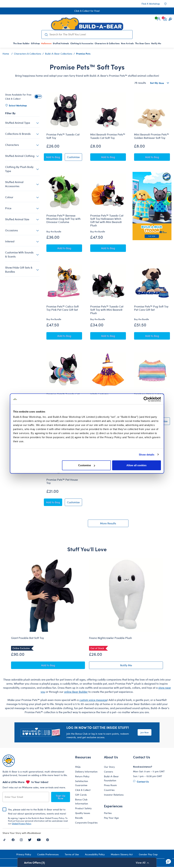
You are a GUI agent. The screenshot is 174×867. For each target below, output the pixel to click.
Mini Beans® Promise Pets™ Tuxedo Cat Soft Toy (107, 136)
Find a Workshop (151, 3)
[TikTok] (4, 839)
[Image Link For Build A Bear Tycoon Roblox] (152, 206)
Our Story (109, 766)
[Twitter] (29, 839)
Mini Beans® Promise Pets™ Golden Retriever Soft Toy (151, 136)
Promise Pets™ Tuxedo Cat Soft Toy (63, 136)
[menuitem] (21, 43)
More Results (108, 523)
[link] (46, 43)
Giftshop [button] (35, 43)
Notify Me (141, 665)
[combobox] (89, 34)
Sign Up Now (60, 797)
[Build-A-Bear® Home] (87, 24)
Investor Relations (114, 794)
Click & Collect (83, 790)
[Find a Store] (167, 3)
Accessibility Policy (95, 854)
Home (6, 53)
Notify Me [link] (156, 43)
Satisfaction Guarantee (81, 783)
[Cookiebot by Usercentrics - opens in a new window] (146, 399)
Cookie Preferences (48, 854)
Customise (84, 465)
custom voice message (93, 700)
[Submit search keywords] (46, 34)
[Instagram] (21, 839)
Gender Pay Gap (148, 854)
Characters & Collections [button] (107, 43)
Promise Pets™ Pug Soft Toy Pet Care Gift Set (151, 308)
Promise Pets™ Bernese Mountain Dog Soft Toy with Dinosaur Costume (63, 219)
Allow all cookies (136, 465)
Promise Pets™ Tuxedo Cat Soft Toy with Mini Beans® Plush (106, 310)
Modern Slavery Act (122, 854)
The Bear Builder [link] (21, 43)
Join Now (145, 732)
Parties (108, 813)
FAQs (78, 766)
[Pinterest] (47, 839)
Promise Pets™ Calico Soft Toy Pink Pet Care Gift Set (62, 308)
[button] (158, 18)
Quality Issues (82, 813)
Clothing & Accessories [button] (81, 43)
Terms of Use (72, 854)
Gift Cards (81, 794)
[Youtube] (39, 839)
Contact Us (142, 781)
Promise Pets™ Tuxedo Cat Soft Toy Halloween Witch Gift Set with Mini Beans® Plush (106, 220)
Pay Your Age (111, 817)
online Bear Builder (76, 691)
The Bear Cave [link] (142, 43)
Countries (109, 790)
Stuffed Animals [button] (61, 43)
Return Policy (82, 776)
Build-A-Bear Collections (58, 53)
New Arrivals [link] (127, 43)
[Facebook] (13, 839)
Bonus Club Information (81, 801)
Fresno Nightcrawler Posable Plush (110, 638)
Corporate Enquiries (86, 822)
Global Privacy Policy (21, 823)
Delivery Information (86, 771)
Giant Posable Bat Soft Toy (27, 638)
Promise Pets (83, 53)
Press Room (110, 785)
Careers (108, 771)
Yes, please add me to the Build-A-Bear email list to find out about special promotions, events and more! (38, 816)
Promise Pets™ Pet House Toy (62, 481)
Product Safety (83, 808)
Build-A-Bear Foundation (111, 778)
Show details (146, 454)
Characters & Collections (27, 53)
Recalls (79, 817)
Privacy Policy (23, 854)
